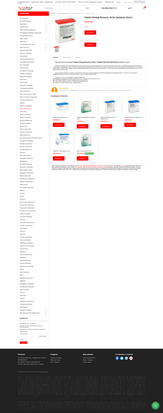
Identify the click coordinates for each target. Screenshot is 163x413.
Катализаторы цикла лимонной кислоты (31, 138)
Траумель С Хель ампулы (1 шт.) (61, 151)
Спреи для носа (24, 47)
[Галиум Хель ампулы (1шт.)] (62, 108)
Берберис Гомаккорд (26, 73)
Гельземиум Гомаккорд (26, 88)
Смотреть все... (43, 336)
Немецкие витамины (25, 310)
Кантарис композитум (26, 132)
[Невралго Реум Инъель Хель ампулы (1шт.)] (109, 108)
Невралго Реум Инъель (26, 181)
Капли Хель (23, 24)
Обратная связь (109, 2)
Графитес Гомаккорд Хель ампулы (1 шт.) (86, 118)
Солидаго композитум (26, 225)
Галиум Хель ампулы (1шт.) (60, 117)
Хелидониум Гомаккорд (26, 266)
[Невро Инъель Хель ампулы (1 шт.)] (133, 108)
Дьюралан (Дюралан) (26, 120)
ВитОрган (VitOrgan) (25, 21)
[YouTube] (131, 358)
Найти (87, 8)
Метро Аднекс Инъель (26, 170)
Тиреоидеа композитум (26, 243)
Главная (53, 13)
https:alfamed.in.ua (30, 372)
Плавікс (22, 196)
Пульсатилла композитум (27, 202)
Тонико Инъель (24, 248)
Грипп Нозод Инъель (26, 108)
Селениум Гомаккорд (26, 216)
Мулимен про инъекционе (27, 178)
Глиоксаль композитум (26, 100)
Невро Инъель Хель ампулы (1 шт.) (133, 117)
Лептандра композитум (26, 158)
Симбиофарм (23, 307)
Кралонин (22, 152)
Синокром (22, 219)
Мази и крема (24, 38)
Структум (22, 234)
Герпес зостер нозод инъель (28, 94)
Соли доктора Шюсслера (27, 44)
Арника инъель (24, 68)
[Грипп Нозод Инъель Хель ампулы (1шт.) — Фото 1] (56, 49)
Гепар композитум (25, 91)
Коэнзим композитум (26, 149)
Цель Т (22, 275)
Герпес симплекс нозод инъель (29, 97)
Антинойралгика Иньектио (27, 62)
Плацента (22, 199)
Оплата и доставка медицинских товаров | (90, 2)
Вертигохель (23, 79)
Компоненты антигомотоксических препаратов (32, 329)
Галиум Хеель (24, 82)
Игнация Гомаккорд (25, 123)
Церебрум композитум (26, 278)
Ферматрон (23, 257)
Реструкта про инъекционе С (28, 211)
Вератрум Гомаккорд (26, 76)
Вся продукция (24, 18)
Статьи (118, 2)
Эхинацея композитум (26, 304)
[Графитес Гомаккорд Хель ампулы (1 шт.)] (86, 108)
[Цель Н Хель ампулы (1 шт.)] (86, 141)
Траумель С (23, 251)
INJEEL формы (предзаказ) (27, 30)
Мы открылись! (24, 334)
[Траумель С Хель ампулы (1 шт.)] (62, 141)
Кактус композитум (25, 129)
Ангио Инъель (24, 56)
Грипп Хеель (23, 111)
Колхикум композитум (26, 143)
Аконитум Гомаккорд (26, 53)
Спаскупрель (23, 228)
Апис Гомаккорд (24, 65)
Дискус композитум (25, 114)
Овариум (22, 190)
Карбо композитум (25, 135)
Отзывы (20, 3)
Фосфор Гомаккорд (25, 263)
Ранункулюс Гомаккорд (26, 205)
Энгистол (22, 292)
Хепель (22, 269)
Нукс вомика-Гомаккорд (26, 187)
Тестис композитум (25, 240)
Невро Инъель (24, 184)
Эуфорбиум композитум (27, 301)
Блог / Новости (54, 362)
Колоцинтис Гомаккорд (26, 140)
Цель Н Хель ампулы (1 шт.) (84, 151)
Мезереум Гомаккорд (26, 164)
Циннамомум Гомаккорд (27, 286)
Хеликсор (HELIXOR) (26, 50)
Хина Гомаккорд (24, 272)
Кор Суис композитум (26, 146)
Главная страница (56, 357)
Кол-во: (86, 26)
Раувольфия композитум (27, 208)
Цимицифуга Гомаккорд (26, 283)
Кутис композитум (25, 155)
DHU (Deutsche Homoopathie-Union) (30, 313)
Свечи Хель (23, 41)
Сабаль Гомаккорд (25, 213)
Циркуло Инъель (24, 289)
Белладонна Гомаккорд (26, 70)
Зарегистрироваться (139, 1)
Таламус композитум (26, 237)
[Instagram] (126, 358)
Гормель (22, 103)
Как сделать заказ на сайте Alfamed (65, 2)
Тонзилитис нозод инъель (27, 246)
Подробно (90, 44)
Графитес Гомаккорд (26, 105)
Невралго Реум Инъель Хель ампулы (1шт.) (108, 118)
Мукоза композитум (25, 176)
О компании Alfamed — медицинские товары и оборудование (35, 2)
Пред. (51, 49)
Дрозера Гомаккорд (25, 117)
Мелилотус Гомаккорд (26, 167)
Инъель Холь (23, 126)
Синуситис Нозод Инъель (27, 222)
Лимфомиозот (24, 161)
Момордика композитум (26, 173)
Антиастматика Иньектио (27, 59)
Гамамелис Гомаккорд (26, 85)
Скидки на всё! (23, 331)
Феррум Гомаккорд (25, 260)
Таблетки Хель (24, 27)
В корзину (90, 32)
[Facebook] (117, 358)
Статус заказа (87, 362)
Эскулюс (22, 298)
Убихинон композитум (26, 254)
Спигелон (22, 231)
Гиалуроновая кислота (26, 35)
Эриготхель (23, 295)
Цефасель (23, 281)
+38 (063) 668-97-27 (109, 8)
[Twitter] (121, 358)
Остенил (22, 193)
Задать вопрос (67, 57)
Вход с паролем (140, 2)
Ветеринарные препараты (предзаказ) (30, 33)
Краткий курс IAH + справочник (28, 323)
